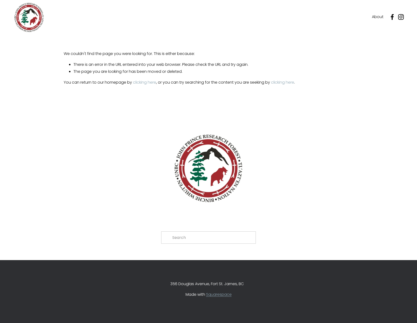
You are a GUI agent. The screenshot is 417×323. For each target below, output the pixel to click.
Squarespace (219, 294)
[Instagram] (400, 16)
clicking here (144, 82)
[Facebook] (392, 16)
